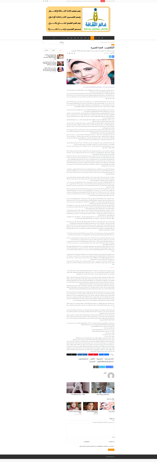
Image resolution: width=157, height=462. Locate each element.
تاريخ (71, 37)
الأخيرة (60, 50)
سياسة (81, 37)
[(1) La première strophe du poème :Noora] (74, 406)
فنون (75, 37)
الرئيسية (112, 42)
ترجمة (92, 37)
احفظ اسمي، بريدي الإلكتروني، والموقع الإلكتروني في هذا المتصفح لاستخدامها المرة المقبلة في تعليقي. (96, 446)
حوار (89, 37)
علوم (68, 37)
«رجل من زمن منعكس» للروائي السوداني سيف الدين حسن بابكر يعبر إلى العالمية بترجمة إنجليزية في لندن (49, 69)
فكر (78, 37)
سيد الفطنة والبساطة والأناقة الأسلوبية (105, 361)
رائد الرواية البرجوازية (83, 358)
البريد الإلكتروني (111, 441)
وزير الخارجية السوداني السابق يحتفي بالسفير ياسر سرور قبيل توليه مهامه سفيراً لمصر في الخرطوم (49, 63)
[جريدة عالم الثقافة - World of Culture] (78, 19)
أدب (95, 37)
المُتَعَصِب (92, 358)
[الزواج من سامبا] (107, 406)
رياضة (85, 37)
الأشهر (53, 50)
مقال (102, 37)
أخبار (99, 37)
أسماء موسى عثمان (109, 358)
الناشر (111, 53)
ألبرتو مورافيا (99, 358)
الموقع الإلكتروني (86, 441)
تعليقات (46, 50)
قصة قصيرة (92, 361)
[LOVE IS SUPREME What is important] (90, 406)
